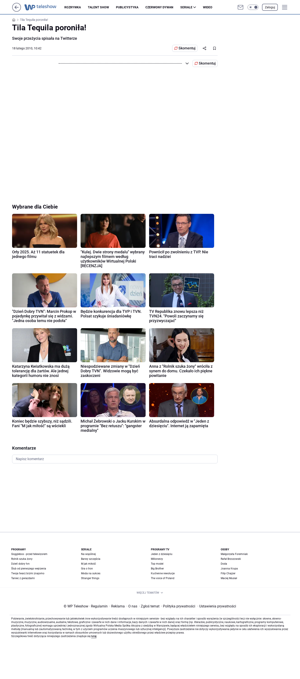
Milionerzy (157, 558)
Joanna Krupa (229, 568)
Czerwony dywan (159, 7)
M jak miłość (88, 563)
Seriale (186, 7)
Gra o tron (87, 568)
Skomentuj (187, 48)
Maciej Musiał (229, 578)
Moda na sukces (90, 573)
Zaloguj (270, 7)
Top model (157, 563)
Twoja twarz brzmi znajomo (27, 573)
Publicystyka (127, 7)
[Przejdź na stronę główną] (16, 10)
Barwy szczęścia (90, 558)
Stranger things (90, 578)
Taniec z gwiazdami (23, 578)
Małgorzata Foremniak (234, 554)
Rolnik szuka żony (22, 558)
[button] (253, 7)
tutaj (93, 636)
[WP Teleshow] (44, 7)
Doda (224, 563)
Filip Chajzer (228, 573)
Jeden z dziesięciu (161, 554)
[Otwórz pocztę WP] (240, 7)
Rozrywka (72, 7)
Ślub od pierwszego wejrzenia (28, 568)
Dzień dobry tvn (20, 563)
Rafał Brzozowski (231, 558)
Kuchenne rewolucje (163, 573)
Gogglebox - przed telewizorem (29, 554)
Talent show (98, 7)
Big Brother (157, 568)
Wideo (207, 7)
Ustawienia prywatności (216, 606)
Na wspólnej (88, 554)
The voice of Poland (162, 578)
